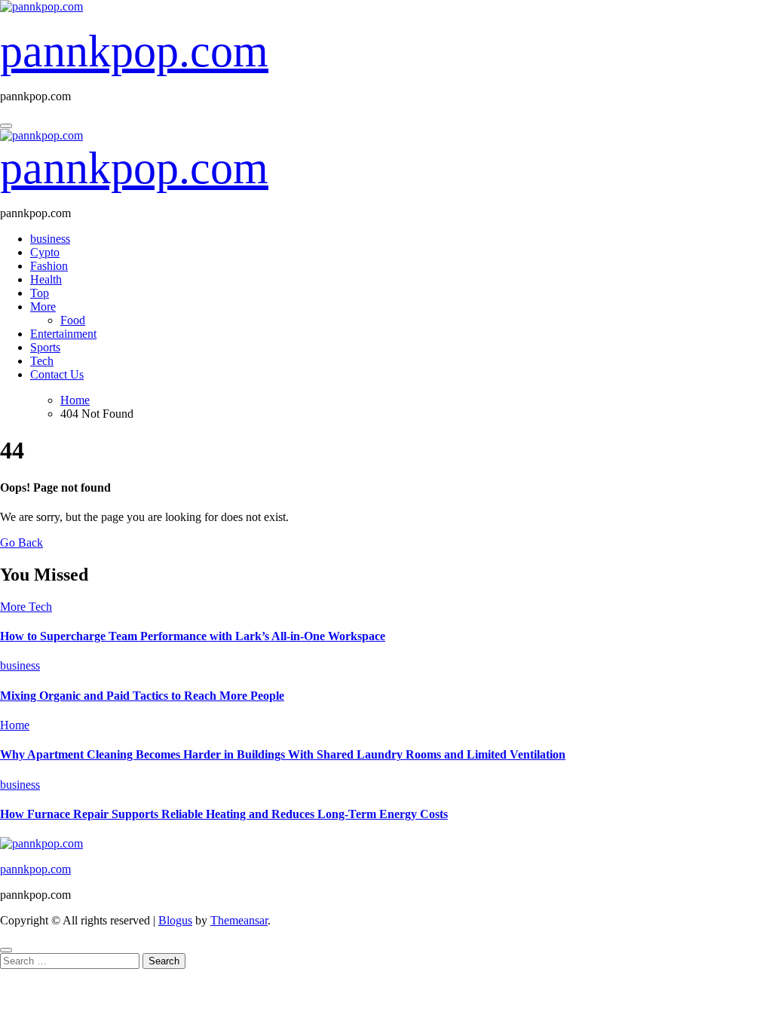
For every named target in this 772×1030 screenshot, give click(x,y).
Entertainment (63, 333)
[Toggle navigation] (6, 126)
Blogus (175, 920)
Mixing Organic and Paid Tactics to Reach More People (142, 695)
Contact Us (57, 374)
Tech (42, 360)
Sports (45, 347)
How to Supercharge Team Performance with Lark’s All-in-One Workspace (192, 636)
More (43, 306)
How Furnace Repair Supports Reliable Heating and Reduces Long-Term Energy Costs (224, 814)
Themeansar (239, 920)
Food (72, 320)
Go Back (21, 542)
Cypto (45, 252)
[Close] (6, 950)
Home (14, 725)
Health (46, 279)
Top (39, 293)
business (50, 238)
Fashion (49, 265)
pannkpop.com (134, 51)
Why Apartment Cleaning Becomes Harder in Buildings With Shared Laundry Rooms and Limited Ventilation (282, 754)
